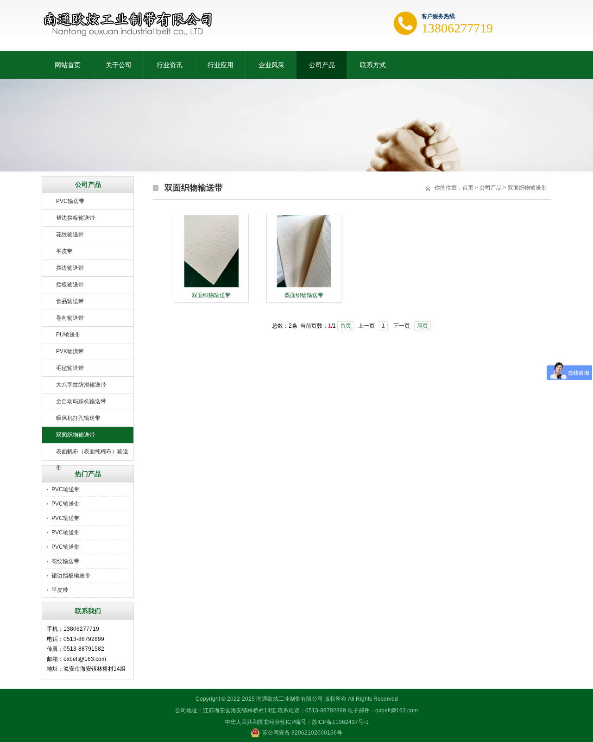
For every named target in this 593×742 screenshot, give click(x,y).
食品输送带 (70, 301)
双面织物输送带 (75, 434)
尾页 (422, 326)
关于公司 (119, 65)
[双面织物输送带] (211, 286)
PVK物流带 (70, 351)
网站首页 (68, 65)
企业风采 (271, 65)
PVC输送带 (70, 201)
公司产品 (322, 65)
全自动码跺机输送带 (81, 401)
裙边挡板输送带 (75, 218)
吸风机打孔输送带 (78, 418)
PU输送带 (68, 334)
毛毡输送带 (70, 368)
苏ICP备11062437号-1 (340, 722)
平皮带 (64, 251)
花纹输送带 (70, 234)
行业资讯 (170, 65)
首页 (467, 187)
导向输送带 (70, 318)
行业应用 (220, 65)
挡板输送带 (70, 284)
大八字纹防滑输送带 (81, 384)
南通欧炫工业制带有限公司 (289, 699)
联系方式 (373, 65)
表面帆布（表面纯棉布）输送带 (92, 454)
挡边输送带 (70, 268)
